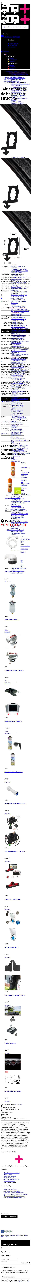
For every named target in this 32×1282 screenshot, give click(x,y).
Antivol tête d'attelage (17, 323)
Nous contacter (13, 43)
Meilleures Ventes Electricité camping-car (15, 1194)
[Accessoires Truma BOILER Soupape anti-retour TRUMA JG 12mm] (15, 791)
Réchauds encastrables (17, 431)
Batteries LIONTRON (17, 103)
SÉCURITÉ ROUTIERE (18, 330)
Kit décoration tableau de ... (13, 1091)
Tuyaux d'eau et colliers (18, 533)
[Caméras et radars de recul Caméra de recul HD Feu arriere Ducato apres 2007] (15, 878)
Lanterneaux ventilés (17, 275)
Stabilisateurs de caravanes (18, 351)
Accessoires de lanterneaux (12, 81)
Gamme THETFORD (17, 517)
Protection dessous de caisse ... (14, 772)
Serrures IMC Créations (18, 317)
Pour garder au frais (16, 411)
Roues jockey (15, 352)
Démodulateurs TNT (17, 85)
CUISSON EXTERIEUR (18, 418)
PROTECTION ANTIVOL (19, 309)
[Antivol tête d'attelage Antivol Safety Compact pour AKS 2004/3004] (15, 649)
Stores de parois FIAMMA (18, 360)
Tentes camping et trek (17, 416)
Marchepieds (15, 397)
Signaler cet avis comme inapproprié (10, 433)
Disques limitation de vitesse (19, 331)
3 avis (6, 731)
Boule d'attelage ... (10, 1043)
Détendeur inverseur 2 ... (12, 619)
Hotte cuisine (15, 437)
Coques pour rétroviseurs (18, 327)
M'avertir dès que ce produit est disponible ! (8, 317)
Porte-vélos (14, 293)
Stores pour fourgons (17, 363)
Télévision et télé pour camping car (14, 1192)
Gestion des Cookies (10, 1182)
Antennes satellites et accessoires (20, 84)
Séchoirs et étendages (17, 394)
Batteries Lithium (16, 101)
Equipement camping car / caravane (14, 1196)
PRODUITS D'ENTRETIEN (19, 514)
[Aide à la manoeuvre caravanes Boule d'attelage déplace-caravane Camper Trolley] (15, 1022)
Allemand (12, 66)
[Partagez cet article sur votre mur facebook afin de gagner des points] (1, 296)
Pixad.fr (25, 1235)
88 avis (7, 509)
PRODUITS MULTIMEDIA (19, 74)
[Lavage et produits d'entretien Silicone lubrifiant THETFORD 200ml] (15, 478)
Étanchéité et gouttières (17, 272)
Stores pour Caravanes (17, 346)
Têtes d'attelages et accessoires (19, 354)
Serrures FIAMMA (16, 314)
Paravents (14, 395)
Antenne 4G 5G (15, 76)
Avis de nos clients (9, 1181)
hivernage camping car (10, 1189)
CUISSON (14, 426)
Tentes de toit (15, 400)
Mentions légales (9, 1177)
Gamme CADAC (16, 419)
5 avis (6, 630)
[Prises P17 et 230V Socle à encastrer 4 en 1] (15, 926)
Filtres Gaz (14, 459)
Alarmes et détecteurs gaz (18, 319)
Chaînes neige (15, 333)
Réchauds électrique (17, 432)
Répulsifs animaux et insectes (19, 328)
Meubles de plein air (17, 410)
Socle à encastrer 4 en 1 (12, 947)
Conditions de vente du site (11, 1173)
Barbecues (14, 427)
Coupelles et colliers (17, 531)
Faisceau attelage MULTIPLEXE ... (15, 851)
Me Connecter (25, 1263)
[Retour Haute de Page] (1, 1239)
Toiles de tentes (15, 402)
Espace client (8, 1174)
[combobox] (15, 27)
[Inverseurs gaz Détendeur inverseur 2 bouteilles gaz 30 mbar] (15, 599)
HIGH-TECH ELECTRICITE (17, 73)
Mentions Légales (4, 1236)
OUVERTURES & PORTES (19, 271)
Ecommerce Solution (14, 1235)
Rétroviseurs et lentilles (17, 339)
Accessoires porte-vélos (18, 299)
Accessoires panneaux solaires (19, 98)
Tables (13, 408)
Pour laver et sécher (16, 415)
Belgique (12, 61)
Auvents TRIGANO (17, 379)
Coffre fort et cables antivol (19, 325)
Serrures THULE (16, 315)
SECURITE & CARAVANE (17, 307)
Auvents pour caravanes (18, 378)
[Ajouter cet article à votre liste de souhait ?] (1, 298)
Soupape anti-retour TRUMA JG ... (15, 803)
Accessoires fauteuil (17, 407)
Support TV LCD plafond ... (13, 721)
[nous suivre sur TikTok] (8, 1232)
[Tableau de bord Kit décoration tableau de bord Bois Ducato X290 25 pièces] (15, 1070)
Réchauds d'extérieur (17, 423)
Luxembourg (13, 59)
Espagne (11, 68)
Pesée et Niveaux (16, 355)
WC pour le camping (17, 413)
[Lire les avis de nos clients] (15, 31)
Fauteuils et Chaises (16, 403)
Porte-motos (14, 303)
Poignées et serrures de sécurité (20, 311)
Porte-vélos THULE (17, 298)
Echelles (13, 304)
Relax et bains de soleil (17, 405)
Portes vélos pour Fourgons (19, 295)
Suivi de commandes (10, 1176)
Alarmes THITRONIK (17, 320)
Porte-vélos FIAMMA (17, 296)
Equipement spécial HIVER (19, 269)
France (11, 58)
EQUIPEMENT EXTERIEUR (16, 78)
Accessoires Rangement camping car (14, 1197)
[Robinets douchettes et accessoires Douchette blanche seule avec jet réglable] (15, 551)
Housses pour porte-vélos (18, 301)
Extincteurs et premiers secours (20, 341)
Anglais (11, 65)
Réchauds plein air (16, 429)
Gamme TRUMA (16, 443)
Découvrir (8, 511)
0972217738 (16, 36)
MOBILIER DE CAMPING (19, 399)
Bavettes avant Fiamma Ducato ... (15, 995)
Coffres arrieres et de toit (18, 306)
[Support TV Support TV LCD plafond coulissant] (15, 700)
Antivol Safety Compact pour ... (14, 670)
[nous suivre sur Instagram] (5, 1232)
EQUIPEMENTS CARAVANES (16, 343)
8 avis (6, 680)
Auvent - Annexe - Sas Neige (19, 381)
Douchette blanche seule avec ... (14, 571)
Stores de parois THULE (18, 362)
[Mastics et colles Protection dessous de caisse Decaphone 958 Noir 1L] (15, 751)
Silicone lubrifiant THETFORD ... (15, 498)
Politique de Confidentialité (12, 1179)
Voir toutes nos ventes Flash (15, 530)
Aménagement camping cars (12, 1191)
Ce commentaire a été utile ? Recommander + (12, 435)
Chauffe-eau (14, 528)
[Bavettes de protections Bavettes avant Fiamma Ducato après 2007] (15, 974)
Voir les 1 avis (7, 401)
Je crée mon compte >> (8, 1277)
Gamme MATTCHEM (17, 515)
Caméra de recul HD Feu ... (13, 899)
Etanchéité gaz (15, 461)
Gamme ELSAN (16, 518)
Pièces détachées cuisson (18, 438)
